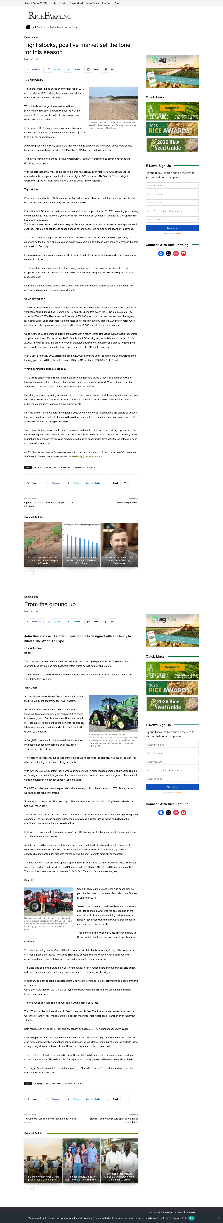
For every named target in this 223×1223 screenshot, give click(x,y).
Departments (31, 37)
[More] (125, 483)
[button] (192, 27)
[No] (219, 1218)
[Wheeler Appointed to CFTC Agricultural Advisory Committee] (119, 544)
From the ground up (127, 502)
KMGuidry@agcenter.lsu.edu (87, 456)
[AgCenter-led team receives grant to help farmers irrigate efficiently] (43, 544)
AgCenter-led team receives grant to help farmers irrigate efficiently (43, 560)
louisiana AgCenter (62, 467)
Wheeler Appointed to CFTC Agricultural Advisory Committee (119, 560)
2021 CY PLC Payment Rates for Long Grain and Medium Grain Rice (81, 560)
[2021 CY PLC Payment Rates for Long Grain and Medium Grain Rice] (81, 544)
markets (91, 467)
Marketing (79, 467)
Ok (191, 1218)
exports (37, 467)
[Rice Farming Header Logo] (49, 16)
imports (47, 467)
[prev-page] (26, 572)
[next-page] (32, 572)
